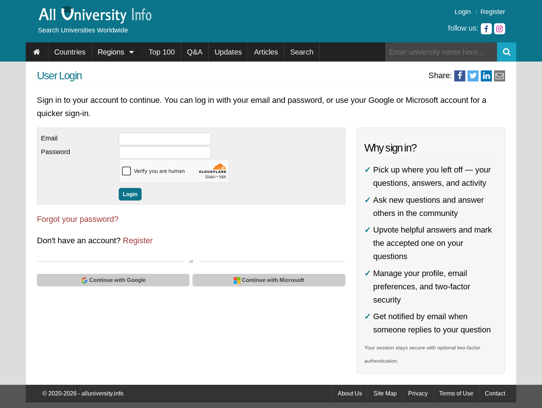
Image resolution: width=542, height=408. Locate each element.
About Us (350, 393)
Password (55, 152)
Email (49, 138)
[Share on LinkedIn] (486, 75)
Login (463, 11)
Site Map (385, 393)
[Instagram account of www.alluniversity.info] (499, 28)
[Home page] (37, 52)
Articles (266, 52)
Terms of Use (456, 393)
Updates (228, 52)
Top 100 (162, 52)
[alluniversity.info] (94, 21)
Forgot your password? (77, 219)
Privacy (418, 393)
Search (301, 52)
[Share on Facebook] (459, 75)
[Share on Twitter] (473, 75)
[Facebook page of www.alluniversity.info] (486, 28)
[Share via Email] (499, 75)
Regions (112, 52)
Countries (70, 52)
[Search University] (506, 52)
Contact (495, 393)
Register (492, 11)
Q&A (194, 52)
